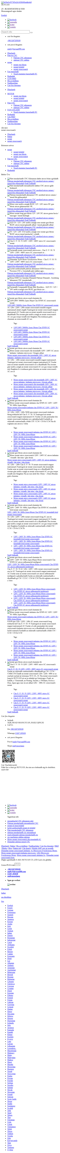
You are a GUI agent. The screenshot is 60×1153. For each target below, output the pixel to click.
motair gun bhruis (20, 65)
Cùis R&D (11, 117)
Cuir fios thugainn (14, 85)
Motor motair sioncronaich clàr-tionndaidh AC (24, 839)
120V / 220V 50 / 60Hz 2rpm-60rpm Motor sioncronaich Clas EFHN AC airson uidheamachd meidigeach (32, 565)
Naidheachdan (12, 83)
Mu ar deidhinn (13, 81)
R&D (57, 846)
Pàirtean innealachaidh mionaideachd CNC (22, 823)
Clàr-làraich (26, 848)
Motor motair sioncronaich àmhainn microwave (18, 853)
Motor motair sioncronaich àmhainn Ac (31, 855)
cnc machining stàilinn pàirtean (18, 837)
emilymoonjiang (18, 746)
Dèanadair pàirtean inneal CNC (18, 842)
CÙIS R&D (11, 78)
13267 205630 (20, 733)
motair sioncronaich (21, 69)
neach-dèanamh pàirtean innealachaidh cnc (22, 835)
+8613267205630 (13, 40)
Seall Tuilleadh (30, 183)
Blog (10, 848)
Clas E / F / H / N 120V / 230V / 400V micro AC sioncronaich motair (32, 669)
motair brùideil (19, 67)
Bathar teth (17, 848)
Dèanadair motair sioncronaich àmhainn (15, 851)
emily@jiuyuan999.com (16, 49)
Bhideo (4, 848)
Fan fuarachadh (13, 72)
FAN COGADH (13, 110)
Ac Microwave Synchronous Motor (44, 851)
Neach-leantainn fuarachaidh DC (25, 74)
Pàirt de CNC (12, 55)
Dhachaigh (11, 53)
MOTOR (10, 94)
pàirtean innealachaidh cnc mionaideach (21, 832)
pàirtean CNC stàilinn (21, 60)
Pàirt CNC (11, 103)
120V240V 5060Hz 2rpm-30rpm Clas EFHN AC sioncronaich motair (32, 305)
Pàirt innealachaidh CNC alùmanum (20, 830)
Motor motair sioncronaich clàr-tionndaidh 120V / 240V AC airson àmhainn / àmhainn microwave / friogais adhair (31, 356)
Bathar (9, 137)
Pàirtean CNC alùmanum (23, 58)
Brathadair (11, 76)
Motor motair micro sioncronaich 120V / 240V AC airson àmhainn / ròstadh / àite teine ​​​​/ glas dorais (35, 485)
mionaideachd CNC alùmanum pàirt (20, 821)
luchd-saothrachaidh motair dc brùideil (21, 828)
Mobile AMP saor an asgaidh (42, 848)
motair (9, 62)
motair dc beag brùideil (15, 826)
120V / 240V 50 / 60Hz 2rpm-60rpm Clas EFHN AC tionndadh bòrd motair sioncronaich (33, 538)
